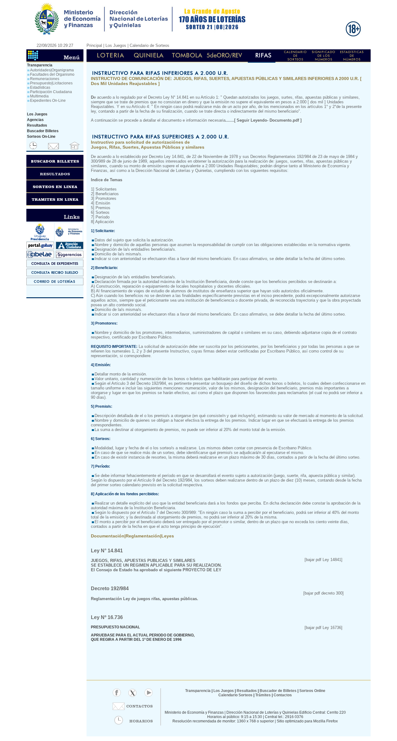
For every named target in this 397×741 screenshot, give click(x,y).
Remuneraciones (44, 79)
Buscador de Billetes (278, 691)
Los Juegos (224, 691)
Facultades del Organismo (52, 74)
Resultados (247, 691)
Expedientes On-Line (48, 100)
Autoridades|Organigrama (52, 70)
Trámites (262, 695)
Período (102, 217)
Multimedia (39, 96)
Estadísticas (40, 87)
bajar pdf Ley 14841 (323, 559)
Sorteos (102, 212)
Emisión (103, 203)
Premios (103, 207)
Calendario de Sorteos (149, 45)
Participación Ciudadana (51, 92)
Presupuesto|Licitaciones (51, 83)
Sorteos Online (312, 691)
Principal (94, 45)
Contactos (282, 695)
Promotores (106, 198)
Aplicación (104, 221)
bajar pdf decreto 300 (323, 593)
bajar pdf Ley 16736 (323, 627)
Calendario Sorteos (235, 695)
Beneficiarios (107, 193)
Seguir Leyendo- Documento (264, 120)
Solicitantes (105, 189)
